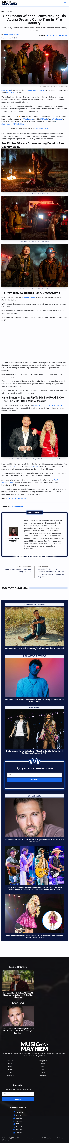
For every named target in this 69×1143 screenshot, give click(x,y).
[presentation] (34, 625)
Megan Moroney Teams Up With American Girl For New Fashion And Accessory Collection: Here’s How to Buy (34, 935)
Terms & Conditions (27, 1138)
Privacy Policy (16, 1138)
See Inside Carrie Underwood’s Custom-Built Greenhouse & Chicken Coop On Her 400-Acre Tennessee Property (51, 572)
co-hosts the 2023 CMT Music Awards (48, 405)
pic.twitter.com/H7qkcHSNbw (12, 123)
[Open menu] (65, 3)
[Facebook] (47, 35)
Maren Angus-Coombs (13, 539)
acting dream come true (36, 90)
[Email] (66, 35)
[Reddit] (60, 35)
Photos (9, 11)
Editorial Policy (6, 1138)
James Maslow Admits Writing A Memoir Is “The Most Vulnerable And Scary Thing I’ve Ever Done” (34, 839)
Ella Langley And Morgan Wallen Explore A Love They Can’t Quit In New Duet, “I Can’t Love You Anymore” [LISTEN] (34, 751)
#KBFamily (44, 118)
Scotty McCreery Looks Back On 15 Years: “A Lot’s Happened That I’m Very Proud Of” (34, 648)
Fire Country (11, 93)
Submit (18, 1099)
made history (33, 466)
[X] (50, 35)
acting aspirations (28, 296)
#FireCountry (57, 118)
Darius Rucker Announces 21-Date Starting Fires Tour (18, 569)
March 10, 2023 (42, 127)
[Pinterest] (63, 35)
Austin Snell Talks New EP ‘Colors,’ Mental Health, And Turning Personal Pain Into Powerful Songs (34, 700)
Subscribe (34, 778)
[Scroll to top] (64, 1139)
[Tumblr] (53, 35)
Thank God (13, 466)
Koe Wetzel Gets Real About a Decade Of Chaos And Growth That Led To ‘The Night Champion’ (18, 995)
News (3, 11)
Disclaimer (6, 1140)
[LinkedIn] (56, 35)
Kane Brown (6, 90)
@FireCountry (27, 118)
